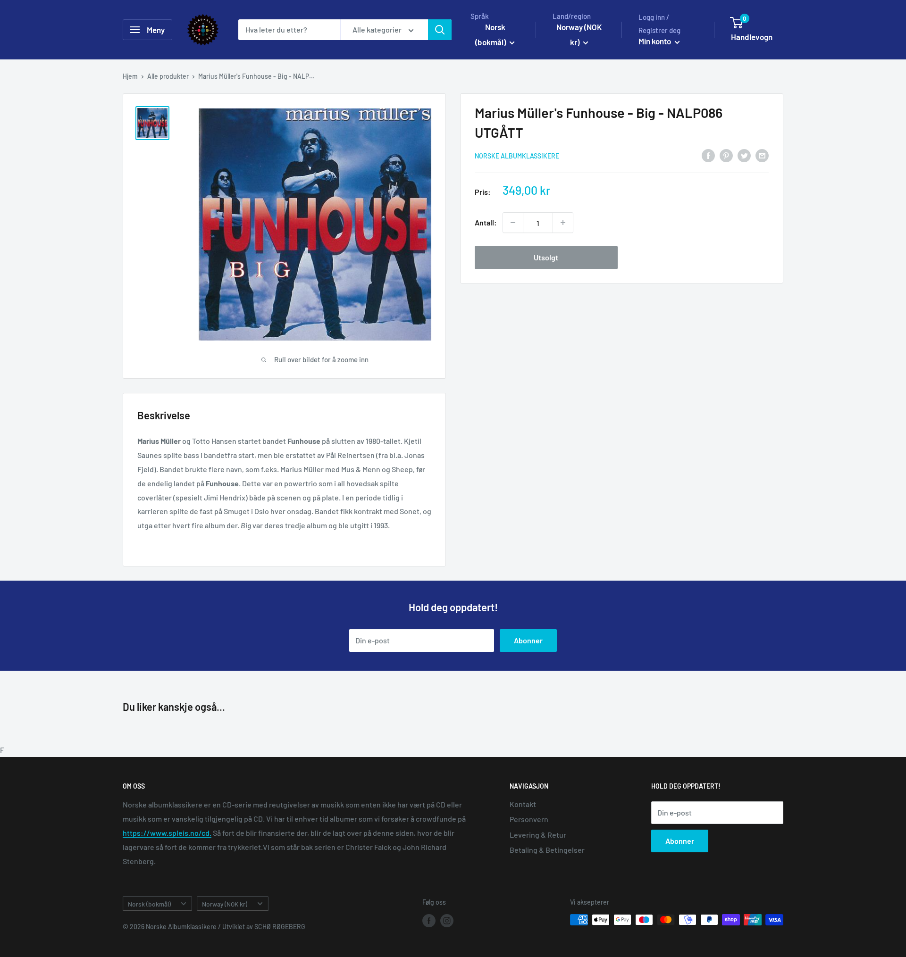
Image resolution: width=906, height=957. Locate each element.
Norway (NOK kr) (224, 904)
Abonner (528, 640)
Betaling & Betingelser (547, 849)
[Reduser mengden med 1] (513, 223)
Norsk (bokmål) (149, 904)
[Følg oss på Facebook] (429, 920)
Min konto (655, 41)
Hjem (130, 76)
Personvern (529, 819)
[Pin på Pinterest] (726, 155)
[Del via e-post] (762, 155)
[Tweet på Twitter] (744, 155)
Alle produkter (168, 76)
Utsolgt (546, 257)
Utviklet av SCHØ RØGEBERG (263, 927)
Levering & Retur (538, 834)
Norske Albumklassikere (517, 156)
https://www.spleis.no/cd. (167, 832)
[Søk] (440, 29)
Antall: (486, 222)
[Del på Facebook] (708, 155)
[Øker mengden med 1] (563, 223)
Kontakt (523, 803)
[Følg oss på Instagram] (446, 920)
